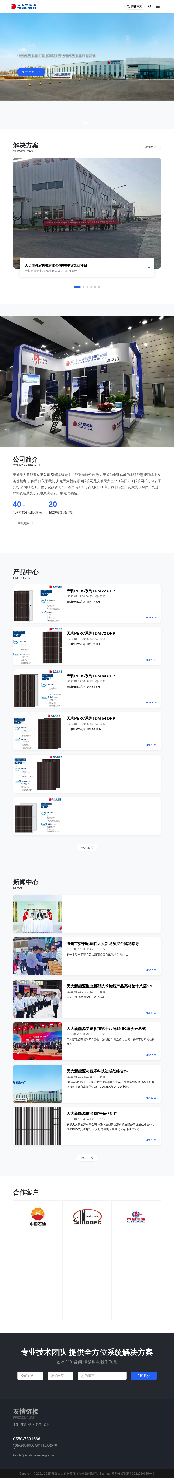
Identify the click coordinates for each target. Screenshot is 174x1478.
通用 (39, 1424)
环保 (23, 1424)
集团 (16, 1424)
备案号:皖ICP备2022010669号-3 (133, 1473)
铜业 (31, 1424)
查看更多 (29, 110)
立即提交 (143, 1376)
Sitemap (105, 1473)
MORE (149, 147)
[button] (85, 123)
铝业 (46, 1424)
